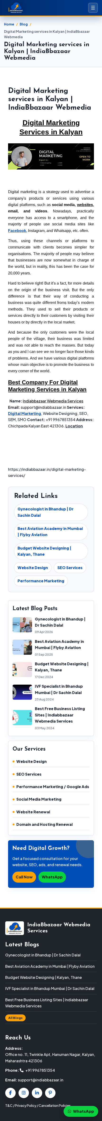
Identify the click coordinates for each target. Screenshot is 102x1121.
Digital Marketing (24, 413)
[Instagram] (24, 1093)
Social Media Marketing (38, 799)
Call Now (24, 876)
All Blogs (15, 1018)
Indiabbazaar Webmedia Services (53, 400)
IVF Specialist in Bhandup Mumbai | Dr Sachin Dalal (49, 988)
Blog (24, 24)
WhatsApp (52, 876)
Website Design (33, 567)
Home (9, 24)
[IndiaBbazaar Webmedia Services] (22, 8)
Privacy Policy (25, 1105)
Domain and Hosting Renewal (44, 824)
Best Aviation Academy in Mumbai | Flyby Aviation (50, 531)
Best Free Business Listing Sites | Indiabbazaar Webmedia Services (60, 715)
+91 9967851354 (40, 1070)
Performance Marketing (41, 580)
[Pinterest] (50, 1093)
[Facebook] (10, 1093)
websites (85, 205)
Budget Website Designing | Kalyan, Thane (44, 551)
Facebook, (17, 231)
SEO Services (70, 567)
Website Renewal (33, 811)
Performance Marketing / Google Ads (52, 786)
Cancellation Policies (55, 1105)
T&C (9, 1105)
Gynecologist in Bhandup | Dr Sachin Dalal (46, 511)
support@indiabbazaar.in (40, 1079)
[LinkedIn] (37, 1093)
